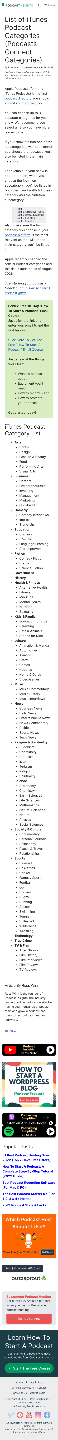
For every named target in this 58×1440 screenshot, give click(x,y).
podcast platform (17, 235)
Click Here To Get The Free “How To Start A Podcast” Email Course (25, 345)
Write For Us (20, 1392)
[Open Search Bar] (39, 5)
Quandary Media (25, 1406)
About (19, 1382)
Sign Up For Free (29, 1318)
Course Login (37, 1392)
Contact (41, 1387)
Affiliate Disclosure (23, 1387)
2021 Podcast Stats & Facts (24, 1205)
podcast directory (18, 98)
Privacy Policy (34, 1382)
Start (13, 1031)
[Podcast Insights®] (17, 5)
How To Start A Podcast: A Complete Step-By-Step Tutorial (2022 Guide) (27, 1171)
